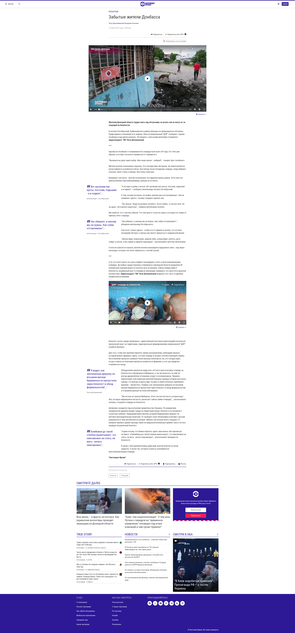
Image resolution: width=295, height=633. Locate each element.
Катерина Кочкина (131, 23)
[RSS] (177, 603)
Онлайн (115, 615)
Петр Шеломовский (116, 23)
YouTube (115, 620)
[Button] (156, 34)
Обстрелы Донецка (100, 49)
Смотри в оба (183, 534)
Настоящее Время (120, 288)
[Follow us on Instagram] (166, 603)
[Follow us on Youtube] (160, 603)
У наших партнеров (119, 607)
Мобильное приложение (86, 615)
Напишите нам (82, 620)
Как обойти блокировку (86, 611)
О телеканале (82, 602)
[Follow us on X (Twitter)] (155, 603)
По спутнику (116, 611)
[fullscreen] (204, 109)
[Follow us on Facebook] (150, 603)
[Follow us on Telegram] (171, 603)
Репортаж (113, 11)
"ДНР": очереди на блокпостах (125, 284)
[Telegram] (278, 4)
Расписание (116, 624)
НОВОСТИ (131, 534)
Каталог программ (84, 607)
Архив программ (83, 624)
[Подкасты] (182, 603)
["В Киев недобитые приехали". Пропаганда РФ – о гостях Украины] (195, 565)
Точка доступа (117, 602)
